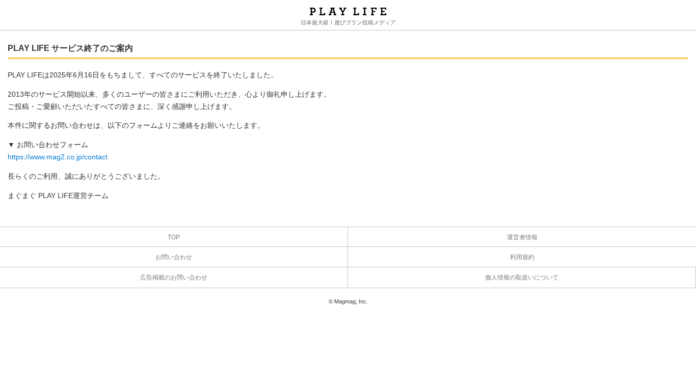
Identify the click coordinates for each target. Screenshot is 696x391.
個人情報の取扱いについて (521, 277)
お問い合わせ (173, 257)
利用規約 (522, 257)
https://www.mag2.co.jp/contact (58, 157)
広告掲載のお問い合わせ (173, 277)
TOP (174, 237)
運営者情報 (522, 237)
